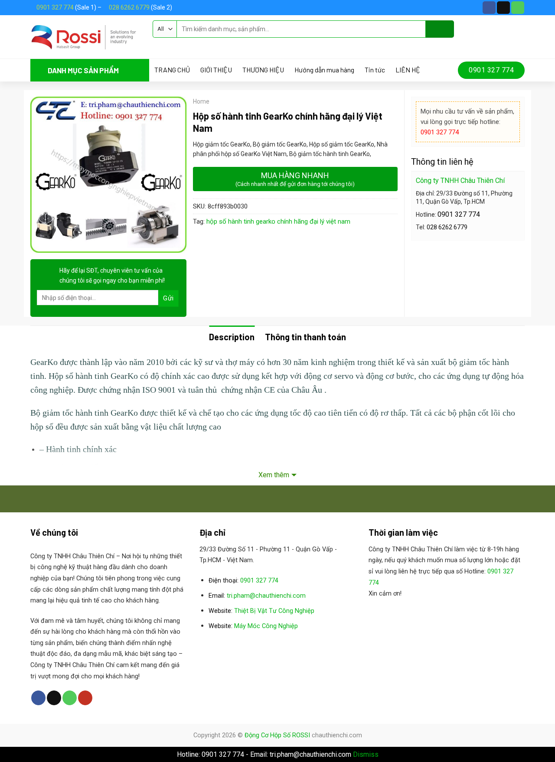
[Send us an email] (503, 7)
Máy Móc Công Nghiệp (266, 626)
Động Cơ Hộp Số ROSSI (277, 735)
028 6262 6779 (129, 7)
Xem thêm (273, 475)
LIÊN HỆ (407, 69)
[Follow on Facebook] (489, 7)
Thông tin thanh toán (305, 337)
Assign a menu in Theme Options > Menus (214, 45)
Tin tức (375, 69)
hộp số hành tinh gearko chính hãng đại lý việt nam (278, 221)
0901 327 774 (55, 7)
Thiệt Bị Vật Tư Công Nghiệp (274, 611)
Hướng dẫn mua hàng (324, 69)
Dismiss (366, 754)
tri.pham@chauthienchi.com (266, 595)
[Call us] (517, 7)
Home (201, 101)
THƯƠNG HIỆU (263, 69)
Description (232, 337)
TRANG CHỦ (172, 69)
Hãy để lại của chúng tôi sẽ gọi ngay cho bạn (112, 275)
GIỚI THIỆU (216, 69)
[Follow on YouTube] (85, 697)
